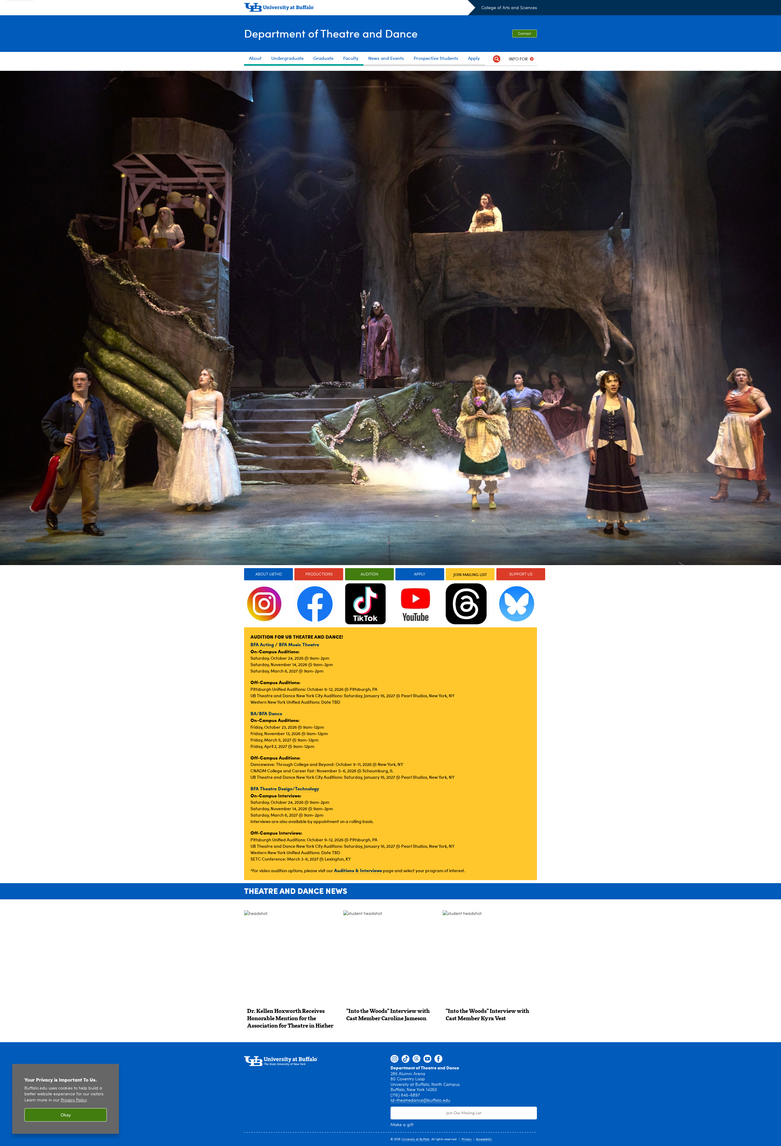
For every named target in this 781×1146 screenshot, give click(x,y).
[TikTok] (405, 1059)
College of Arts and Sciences (509, 8)
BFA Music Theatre (299, 644)
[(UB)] (359, 8)
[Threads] (416, 1059)
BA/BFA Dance (266, 713)
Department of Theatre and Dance (331, 33)
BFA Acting (262, 644)
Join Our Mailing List (463, 1113)
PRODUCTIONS (319, 574)
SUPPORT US (520, 574)
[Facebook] (438, 1059)
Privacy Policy (74, 1100)
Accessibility (484, 1139)
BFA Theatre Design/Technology (284, 788)
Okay (66, 1114)
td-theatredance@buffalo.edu (420, 1100)
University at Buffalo (415, 1139)
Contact (524, 34)
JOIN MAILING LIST (470, 574)
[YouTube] (427, 1059)
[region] (65, 1099)
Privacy (467, 1139)
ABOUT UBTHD (268, 574)
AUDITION (369, 574)
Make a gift (401, 1125)
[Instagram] (394, 1059)
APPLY (419, 574)
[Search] (496, 59)
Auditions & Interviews (358, 870)
